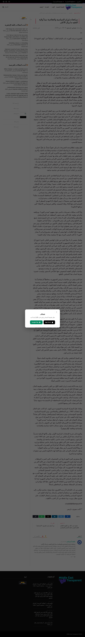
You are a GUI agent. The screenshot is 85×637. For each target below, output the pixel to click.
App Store (48, 322)
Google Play (35, 322)
